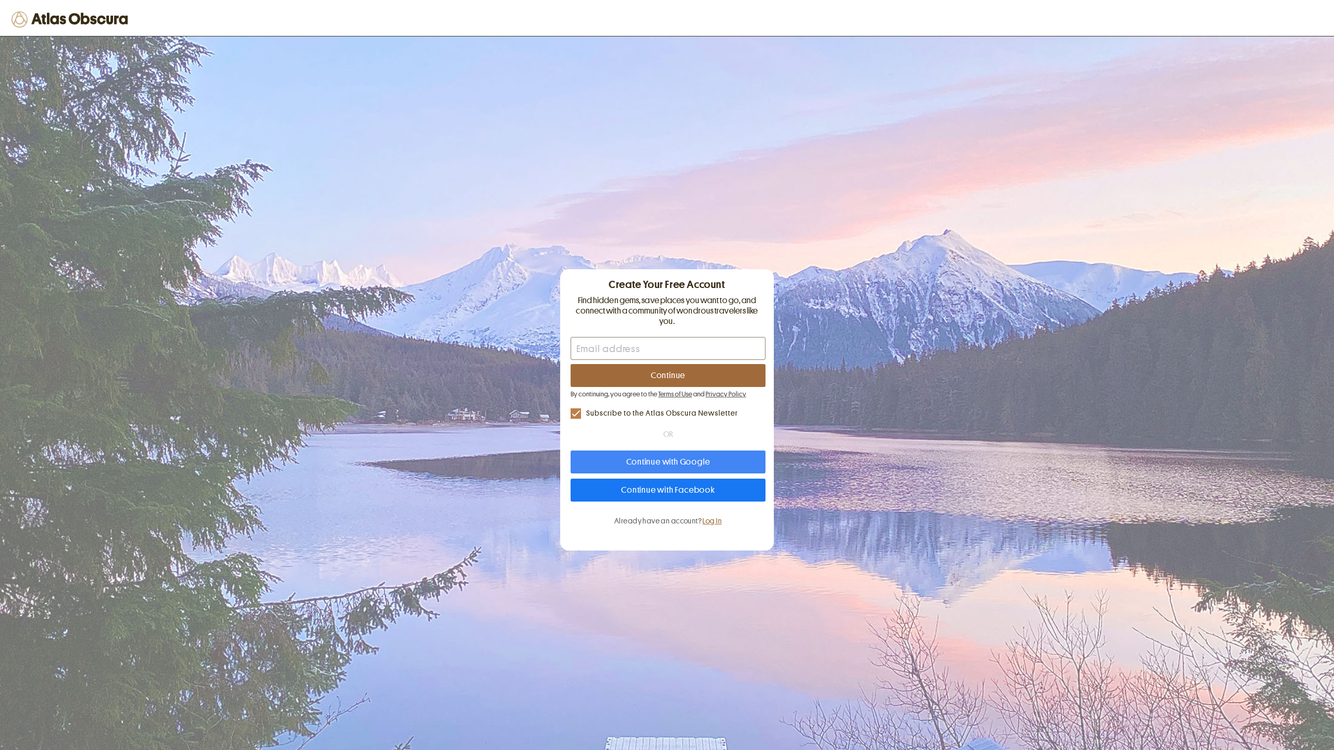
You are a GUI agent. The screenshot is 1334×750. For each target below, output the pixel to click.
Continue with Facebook (668, 490)
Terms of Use (675, 394)
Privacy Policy (726, 394)
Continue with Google (668, 462)
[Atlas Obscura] (71, 19)
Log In (712, 520)
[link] (668, 413)
